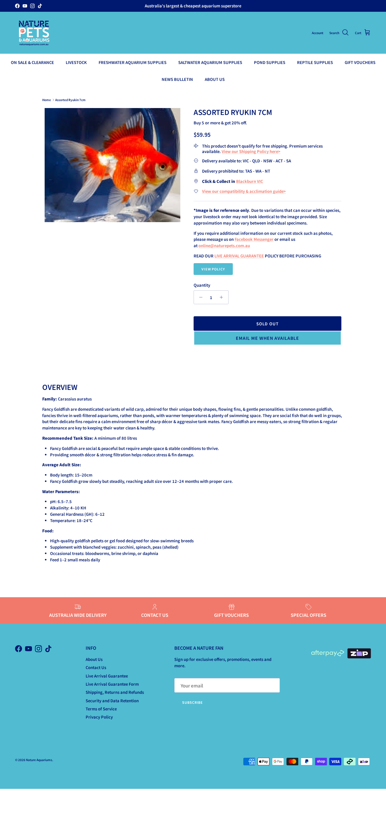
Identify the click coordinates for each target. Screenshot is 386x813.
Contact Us (96, 667)
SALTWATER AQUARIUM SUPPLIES (210, 62)
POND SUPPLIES (269, 62)
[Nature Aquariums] (34, 33)
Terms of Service (101, 709)
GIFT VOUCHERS (360, 62)
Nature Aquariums (39, 759)
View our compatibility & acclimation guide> (244, 191)
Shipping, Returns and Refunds (115, 692)
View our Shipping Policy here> (251, 151)
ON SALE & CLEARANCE (32, 62)
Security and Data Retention (112, 700)
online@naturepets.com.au (224, 245)
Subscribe (192, 702)
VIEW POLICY (213, 268)
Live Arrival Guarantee (107, 676)
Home (46, 99)
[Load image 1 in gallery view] (112, 165)
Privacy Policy (99, 717)
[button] (267, 338)
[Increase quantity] (223, 297)
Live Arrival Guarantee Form (112, 684)
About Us (94, 659)
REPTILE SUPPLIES (315, 62)
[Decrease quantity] (199, 297)
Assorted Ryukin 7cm (70, 99)
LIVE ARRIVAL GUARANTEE (239, 256)
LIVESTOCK (76, 62)
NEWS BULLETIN (177, 79)
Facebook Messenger (254, 239)
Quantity (202, 285)
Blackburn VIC (249, 181)
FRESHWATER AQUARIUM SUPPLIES (132, 62)
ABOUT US (215, 79)
